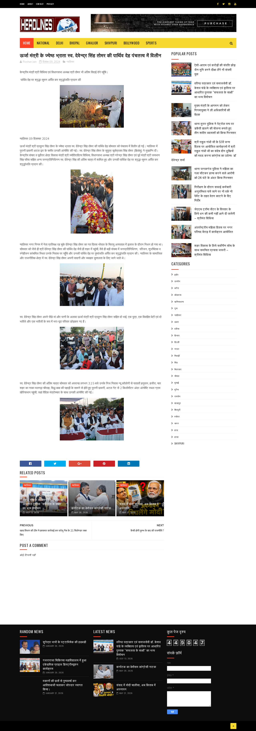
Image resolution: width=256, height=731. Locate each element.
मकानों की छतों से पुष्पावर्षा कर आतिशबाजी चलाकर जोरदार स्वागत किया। (63, 684)
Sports (151, 43)
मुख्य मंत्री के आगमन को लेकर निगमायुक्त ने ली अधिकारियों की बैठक (212, 109)
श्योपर (177, 416)
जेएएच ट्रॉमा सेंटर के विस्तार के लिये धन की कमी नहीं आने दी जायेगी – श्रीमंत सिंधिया (214, 213)
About (30, 3)
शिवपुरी (177, 409)
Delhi (59, 43)
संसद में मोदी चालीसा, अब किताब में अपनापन (139, 505)
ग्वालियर (70, 62)
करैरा (176, 288)
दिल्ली (176, 342)
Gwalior (92, 43)
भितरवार (178, 369)
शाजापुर (177, 403)
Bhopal (75, 43)
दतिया (176, 328)
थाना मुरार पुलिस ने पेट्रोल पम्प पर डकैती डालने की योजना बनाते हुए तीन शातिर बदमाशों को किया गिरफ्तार (215, 128)
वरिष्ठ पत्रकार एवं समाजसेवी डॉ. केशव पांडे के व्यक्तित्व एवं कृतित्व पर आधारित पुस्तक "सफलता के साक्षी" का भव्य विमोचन (43, 501)
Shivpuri (111, 43)
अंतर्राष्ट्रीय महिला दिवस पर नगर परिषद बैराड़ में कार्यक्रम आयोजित (213, 229)
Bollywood (132, 43)
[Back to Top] (233, 726)
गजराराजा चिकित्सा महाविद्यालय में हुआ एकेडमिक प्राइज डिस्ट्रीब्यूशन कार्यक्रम (64, 664)
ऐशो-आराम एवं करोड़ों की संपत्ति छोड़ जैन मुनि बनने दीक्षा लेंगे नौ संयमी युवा (215, 69)
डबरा (176, 321)
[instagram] (229, 4)
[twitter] (223, 4)
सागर (176, 423)
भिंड (176, 362)
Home (22, 3)
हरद (176, 430)
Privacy (50, 3)
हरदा (176, 436)
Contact (40, 3)
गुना (176, 308)
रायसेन (177, 396)
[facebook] (218, 4)
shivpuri (179, 443)
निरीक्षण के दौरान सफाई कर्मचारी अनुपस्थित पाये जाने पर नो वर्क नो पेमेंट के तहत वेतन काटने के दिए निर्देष (213, 194)
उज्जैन (177, 281)
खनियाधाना (179, 301)
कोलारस (177, 294)
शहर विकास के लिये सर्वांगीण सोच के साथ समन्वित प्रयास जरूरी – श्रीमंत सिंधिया (214, 250)
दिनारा (177, 335)
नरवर (176, 348)
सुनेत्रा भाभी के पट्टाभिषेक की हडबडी (64, 642)
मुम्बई (176, 382)
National (43, 43)
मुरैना (176, 389)
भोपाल (176, 375)
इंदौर (176, 274)
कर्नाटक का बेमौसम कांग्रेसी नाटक (91, 508)
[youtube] (235, 4)
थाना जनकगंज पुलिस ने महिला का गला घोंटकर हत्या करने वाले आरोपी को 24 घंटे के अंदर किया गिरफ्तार (214, 173)
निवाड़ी (177, 355)
